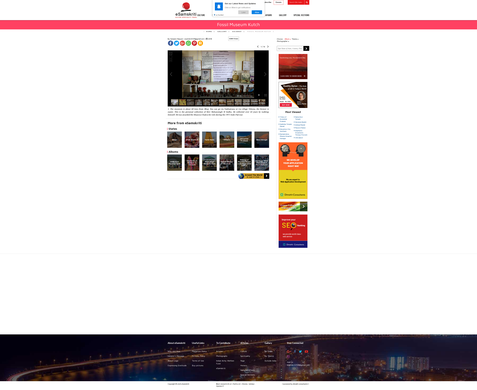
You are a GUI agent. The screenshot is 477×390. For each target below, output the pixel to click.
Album (287, 39)
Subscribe (267, 2)
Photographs (221, 356)
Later (243, 12)
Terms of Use (198, 361)
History (243, 365)
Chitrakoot (299, 138)
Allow (257, 12)
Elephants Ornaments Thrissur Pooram (301, 133)
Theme (295, 39)
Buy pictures (197, 365)
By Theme (269, 356)
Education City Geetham (285, 130)
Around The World (253, 176)
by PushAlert (220, 15)
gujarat (237, 31)
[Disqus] (218, 213)
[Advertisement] (238, 295)
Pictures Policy (198, 356)
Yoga (242, 361)
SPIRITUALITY (217, 15)
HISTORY (246, 15)
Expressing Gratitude (177, 365)
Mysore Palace (300, 128)
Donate (278, 2)
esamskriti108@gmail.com (195, 39)
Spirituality (245, 356)
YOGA (233, 15)
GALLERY (282, 15)
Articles (219, 351)
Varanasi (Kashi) (300, 122)
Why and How (174, 351)
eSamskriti (220, 368)
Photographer (282, 41)
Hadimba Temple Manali (286, 125)
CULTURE (201, 15)
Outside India (270, 361)
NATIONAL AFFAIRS (264, 15)
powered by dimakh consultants (295, 384)
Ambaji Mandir (300, 125)
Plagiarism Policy (199, 351)
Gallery (222, 31)
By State (269, 351)
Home (209, 31)
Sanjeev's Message (176, 356)
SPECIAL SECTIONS (301, 15)
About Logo (173, 361)
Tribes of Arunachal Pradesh (283, 119)
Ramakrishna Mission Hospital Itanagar (286, 136)
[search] (298, 2)
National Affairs (247, 370)
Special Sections (247, 375)
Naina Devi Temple (299, 118)
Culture (243, 351)
